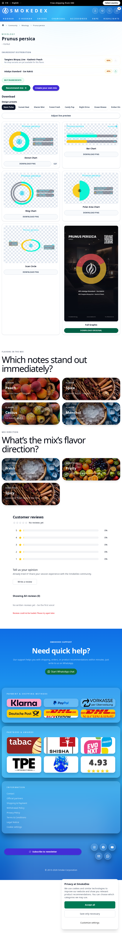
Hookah (8, 19)
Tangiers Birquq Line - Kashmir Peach (23, 59)
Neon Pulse (9, 107)
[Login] (95, 11)
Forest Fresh (54, 107)
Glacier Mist (39, 107)
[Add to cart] (116, 71)
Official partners (15, 798)
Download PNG (27, 163)
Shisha (42, 19)
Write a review (25, 581)
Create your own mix (46, 87)
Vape (95, 19)
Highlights (112, 19)
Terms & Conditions (16, 817)
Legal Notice (13, 822)
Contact (10, 793)
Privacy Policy (13, 812)
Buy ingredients (13, 80)
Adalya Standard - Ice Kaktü (18, 71)
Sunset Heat (23, 107)
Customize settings (89, 922)
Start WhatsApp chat (62, 671)
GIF (55, 163)
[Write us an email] (98, 856)
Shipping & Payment (17, 803)
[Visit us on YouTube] (112, 847)
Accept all (90, 904)
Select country (111, 3)
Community (12, 25)
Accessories (78, 19)
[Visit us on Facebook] (103, 847)
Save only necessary (90, 913)
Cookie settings (14, 827)
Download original (91, 330)
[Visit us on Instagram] (94, 847)
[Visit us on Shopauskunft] (98, 764)
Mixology (25, 25)
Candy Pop (69, 107)
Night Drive (84, 107)
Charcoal (58, 19)
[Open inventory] (102, 11)
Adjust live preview (61, 115)
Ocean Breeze (100, 107)
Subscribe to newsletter (44, 851)
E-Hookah (26, 19)
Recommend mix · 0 (16, 87)
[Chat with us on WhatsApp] (107, 856)
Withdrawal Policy (15, 807)
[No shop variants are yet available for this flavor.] (116, 61)
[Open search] (109, 11)
